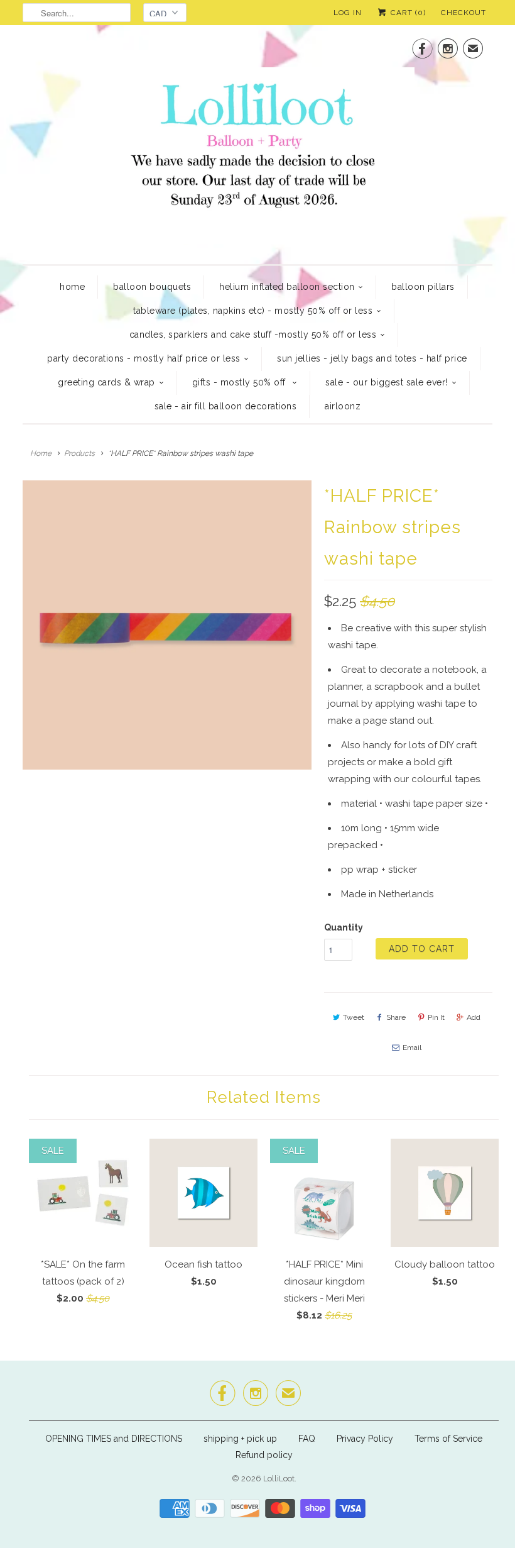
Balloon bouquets (152, 287)
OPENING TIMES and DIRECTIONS (113, 1439)
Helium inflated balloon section (287, 287)
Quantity (343, 927)
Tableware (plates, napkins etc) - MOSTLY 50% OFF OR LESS (252, 311)
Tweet (353, 1017)
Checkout (463, 12)
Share (396, 1017)
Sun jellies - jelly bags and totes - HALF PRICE (372, 358)
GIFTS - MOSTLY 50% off (240, 382)
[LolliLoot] (257, 143)
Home (72, 287)
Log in (347, 12)
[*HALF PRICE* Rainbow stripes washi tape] (167, 625)
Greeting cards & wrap (106, 382)
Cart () (407, 12)
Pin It (436, 1017)
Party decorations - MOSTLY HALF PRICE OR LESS (144, 358)
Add (473, 1017)
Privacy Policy (365, 1439)
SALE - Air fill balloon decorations (225, 406)
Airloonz (342, 406)
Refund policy (264, 1455)
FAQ (306, 1439)
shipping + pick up (241, 1439)
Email (412, 1047)
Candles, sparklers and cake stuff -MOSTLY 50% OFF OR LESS (253, 334)
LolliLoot (279, 1478)
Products (79, 453)
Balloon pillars (423, 287)
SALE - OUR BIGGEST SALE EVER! (386, 382)
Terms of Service (448, 1439)
